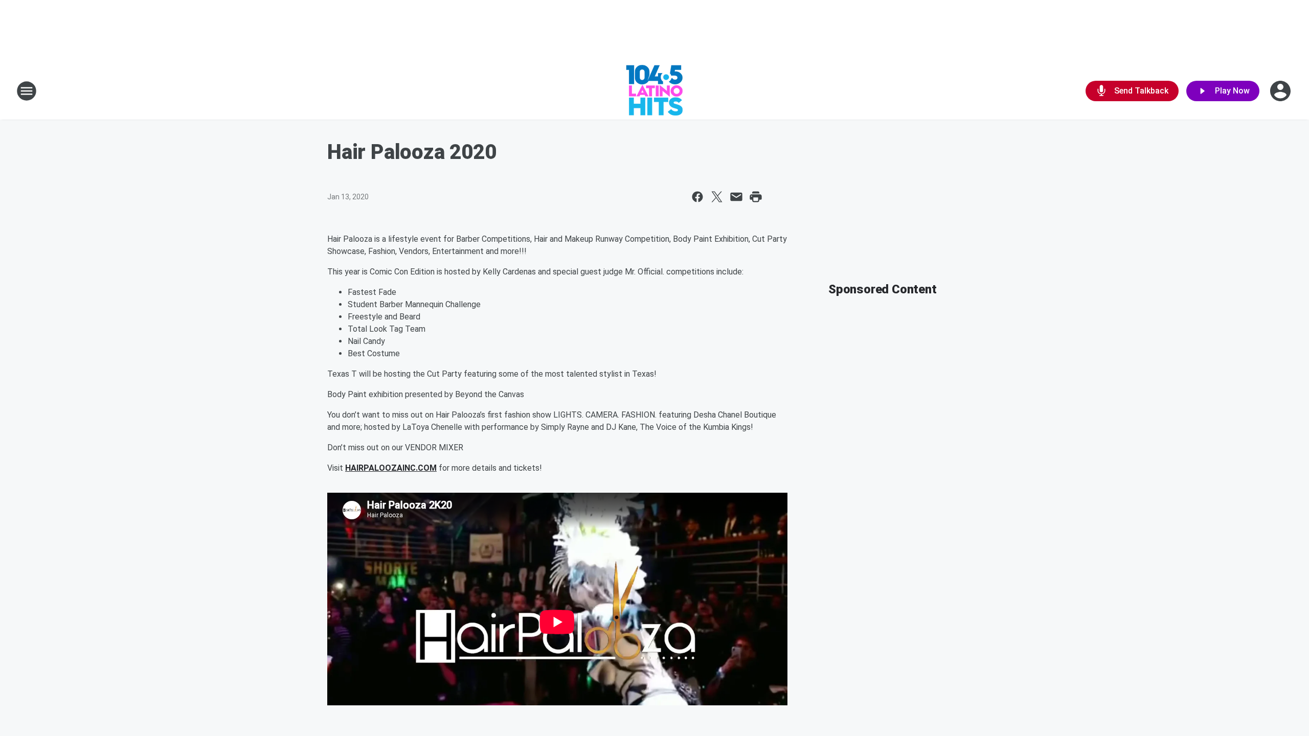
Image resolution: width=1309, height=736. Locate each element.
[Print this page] (756, 197)
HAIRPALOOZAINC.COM (391, 468)
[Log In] (1281, 91)
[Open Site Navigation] (26, 91)
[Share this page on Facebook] (697, 197)
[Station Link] (654, 91)
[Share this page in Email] (736, 197)
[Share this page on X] (717, 197)
